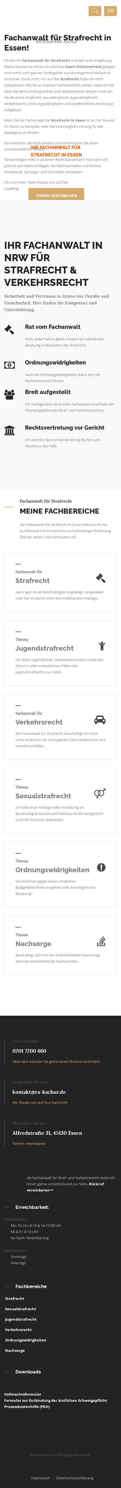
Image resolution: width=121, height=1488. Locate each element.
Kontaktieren (15, 142)
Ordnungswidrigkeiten (52, 870)
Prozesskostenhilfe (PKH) (27, 1406)
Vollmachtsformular (22, 1394)
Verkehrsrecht (39, 722)
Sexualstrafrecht (43, 796)
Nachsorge (33, 944)
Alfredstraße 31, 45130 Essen (47, 1133)
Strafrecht (32, 580)
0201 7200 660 (29, 1051)
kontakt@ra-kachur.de (39, 1092)
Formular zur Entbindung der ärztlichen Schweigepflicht (55, 1400)
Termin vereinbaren (28, 1143)
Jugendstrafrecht (44, 648)
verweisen (73, 171)
